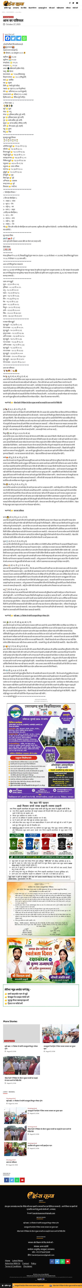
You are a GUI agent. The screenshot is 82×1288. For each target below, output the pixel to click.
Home (7, 1260)
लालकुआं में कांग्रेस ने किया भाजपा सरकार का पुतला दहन (45, 1111)
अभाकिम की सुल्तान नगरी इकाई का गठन (40, 1146)
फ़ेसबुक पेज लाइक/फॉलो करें (18, 997)
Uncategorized (8, 17)
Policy (33, 1263)
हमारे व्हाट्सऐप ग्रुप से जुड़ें (17, 993)
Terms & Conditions (13, 1266)
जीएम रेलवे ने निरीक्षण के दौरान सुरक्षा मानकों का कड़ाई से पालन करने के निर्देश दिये (41, 1231)
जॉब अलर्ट (52, 8)
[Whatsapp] (24, 38)
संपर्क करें (75, 8)
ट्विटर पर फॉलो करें (15, 1003)
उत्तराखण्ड (16, 8)
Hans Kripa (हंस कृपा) (43, 1274)
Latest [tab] (5, 1091)
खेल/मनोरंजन (32, 8)
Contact (25, 1263)
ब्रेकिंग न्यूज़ (7, 8)
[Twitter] (13, 38)
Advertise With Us (12, 1263)
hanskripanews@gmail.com (43, 1213)
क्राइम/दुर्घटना (42, 8)
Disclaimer (27, 1266)
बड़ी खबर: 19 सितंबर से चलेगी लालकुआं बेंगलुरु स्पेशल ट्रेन (24, 1101)
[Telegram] (18, 38)
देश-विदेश (23, 8)
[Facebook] (7, 38)
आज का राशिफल (11, 1162)
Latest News (17, 1260)
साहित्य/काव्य (60, 8)
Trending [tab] (12, 1091)
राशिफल (68, 8)
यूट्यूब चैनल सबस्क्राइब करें (18, 1000)
